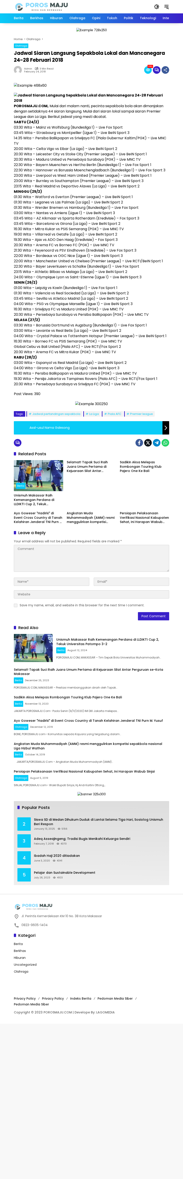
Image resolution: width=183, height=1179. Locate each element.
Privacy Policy (25, 998)
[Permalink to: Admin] (19, 70)
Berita (20, 486)
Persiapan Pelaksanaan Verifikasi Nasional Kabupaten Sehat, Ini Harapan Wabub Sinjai (144, 517)
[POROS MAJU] (53, 6)
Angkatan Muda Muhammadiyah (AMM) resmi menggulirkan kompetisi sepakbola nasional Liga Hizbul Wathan (90, 517)
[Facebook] (139, 443)
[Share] (165, 70)
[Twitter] (148, 443)
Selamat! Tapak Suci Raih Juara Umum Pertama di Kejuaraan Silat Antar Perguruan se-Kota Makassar (91, 466)
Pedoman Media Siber (115, 998)
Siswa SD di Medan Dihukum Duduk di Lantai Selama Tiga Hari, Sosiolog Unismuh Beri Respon (98, 822)
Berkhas (20, 951)
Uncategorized (25, 964)
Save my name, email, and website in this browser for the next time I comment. (82, 605)
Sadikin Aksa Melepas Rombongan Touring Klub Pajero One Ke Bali (141, 466)
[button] (156, 6)
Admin (28, 69)
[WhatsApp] (165, 443)
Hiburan (20, 958)
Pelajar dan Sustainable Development (64, 873)
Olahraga (21, 45)
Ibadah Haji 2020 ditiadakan (57, 856)
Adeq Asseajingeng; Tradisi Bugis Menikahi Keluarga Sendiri (82, 839)
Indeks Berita (80, 998)
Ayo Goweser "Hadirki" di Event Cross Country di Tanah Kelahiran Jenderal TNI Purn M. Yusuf (38, 517)
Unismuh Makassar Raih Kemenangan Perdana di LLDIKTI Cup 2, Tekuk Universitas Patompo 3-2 (34, 499)
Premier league (141, 414)
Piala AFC (114, 414)
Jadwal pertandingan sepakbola (56, 414)
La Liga (94, 414)
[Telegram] (156, 443)
